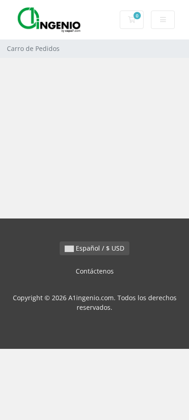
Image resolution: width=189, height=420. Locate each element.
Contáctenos (95, 271)
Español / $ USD (99, 248)
